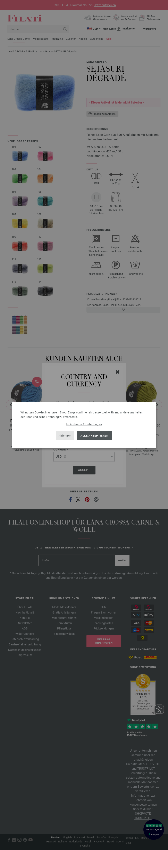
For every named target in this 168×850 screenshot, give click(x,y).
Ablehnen (65, 435)
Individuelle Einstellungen (84, 424)
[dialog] (84, 425)
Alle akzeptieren (95, 435)
